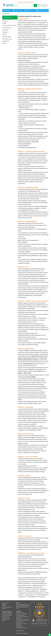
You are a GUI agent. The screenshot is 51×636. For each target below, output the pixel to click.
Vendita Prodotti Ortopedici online (25, 2)
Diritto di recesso (5, 616)
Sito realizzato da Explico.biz (22, 633)
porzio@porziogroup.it (44, 4)
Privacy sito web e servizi (21, 627)
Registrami (8, 10)
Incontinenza (5, 20)
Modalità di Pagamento (7, 611)
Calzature (4, 43)
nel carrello (42, 10)
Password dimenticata (6, 607)
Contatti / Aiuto (5, 602)
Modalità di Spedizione (7, 612)
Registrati (4, 604)
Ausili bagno (4, 32)
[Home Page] (8, 7)
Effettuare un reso (6, 618)
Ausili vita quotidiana (6, 36)
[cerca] (35, 5)
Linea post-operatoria (6, 27)
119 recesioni (41, 619)
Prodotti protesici (5, 41)
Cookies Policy (19, 626)
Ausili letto (4, 34)
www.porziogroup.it (20, 630)
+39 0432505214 (44, 6)
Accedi (4, 10)
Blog (3, 620)
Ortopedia (4, 23)
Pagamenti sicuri (29, 10)
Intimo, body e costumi (7, 38)
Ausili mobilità (5, 29)
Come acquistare (5, 619)
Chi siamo (4, 608)
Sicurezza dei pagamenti (7, 613)
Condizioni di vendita (6, 13)
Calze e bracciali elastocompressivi (9, 25)
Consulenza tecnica (18, 10)
